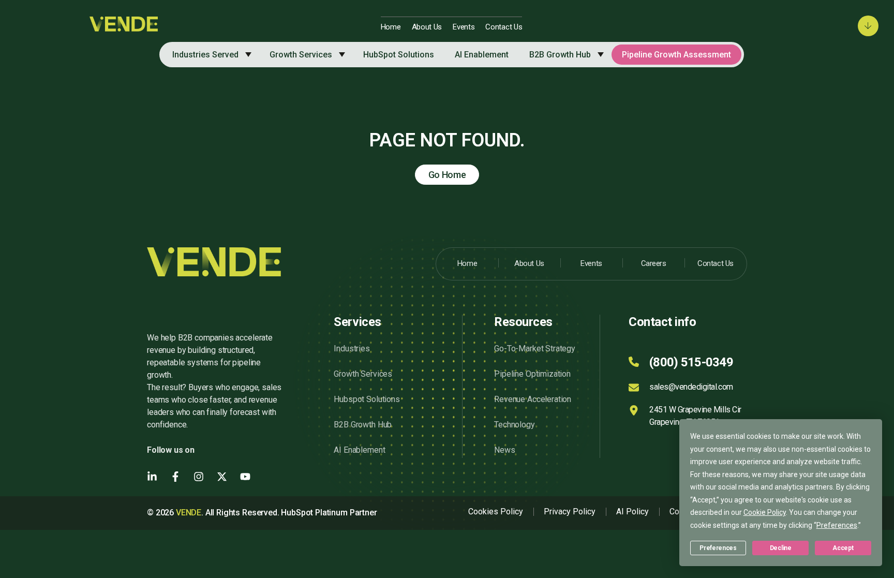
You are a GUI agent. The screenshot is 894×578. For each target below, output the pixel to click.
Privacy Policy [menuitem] (569, 511)
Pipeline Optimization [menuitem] (532, 374)
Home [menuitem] (391, 27)
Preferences (717, 548)
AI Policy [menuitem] (632, 511)
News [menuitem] (504, 450)
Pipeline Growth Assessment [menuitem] (676, 55)
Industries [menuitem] (351, 348)
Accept (842, 548)
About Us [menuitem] (427, 27)
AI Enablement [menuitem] (482, 55)
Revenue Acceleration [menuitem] (532, 399)
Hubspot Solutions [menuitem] (366, 399)
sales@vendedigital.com (691, 387)
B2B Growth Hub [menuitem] (560, 55)
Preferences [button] (836, 525)
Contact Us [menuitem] (503, 27)
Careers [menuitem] (653, 263)
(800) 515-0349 (691, 362)
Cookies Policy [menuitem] (495, 511)
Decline (781, 548)
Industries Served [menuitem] (205, 55)
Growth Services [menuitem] (301, 55)
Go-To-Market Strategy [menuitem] (534, 348)
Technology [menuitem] (514, 424)
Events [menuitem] (463, 27)
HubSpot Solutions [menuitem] (398, 55)
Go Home (447, 174)
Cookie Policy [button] (764, 512)
